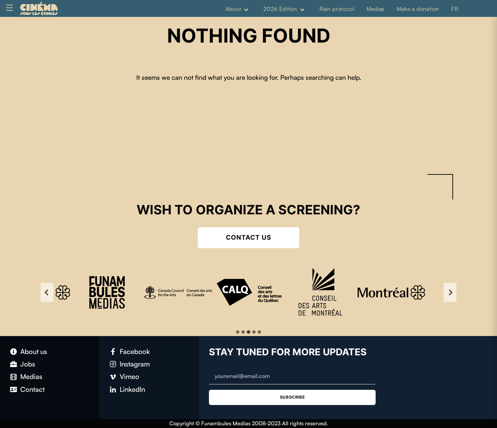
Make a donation (418, 8)
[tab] (237, 332)
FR (454, 8)
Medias (375, 8)
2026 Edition (280, 8)
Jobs (27, 364)
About (233, 8)
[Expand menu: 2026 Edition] (302, 9)
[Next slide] (450, 292)
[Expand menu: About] (246, 9)
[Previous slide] (47, 292)
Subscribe (292, 397)
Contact (32, 389)
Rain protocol (337, 8)
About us (33, 351)
